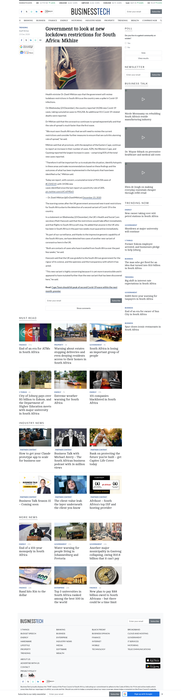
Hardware (26, 641)
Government (96, 345)
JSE (37, 3)
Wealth (135, 20)
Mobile (95, 645)
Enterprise (59, 588)
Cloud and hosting (138, 633)
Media (59, 645)
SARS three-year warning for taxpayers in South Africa (141, 297)
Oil (149, 3)
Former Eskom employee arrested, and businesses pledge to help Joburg (142, 247)
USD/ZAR (63, 3)
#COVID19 (51, 184)
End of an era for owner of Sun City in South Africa (142, 313)
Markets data (25, 3)
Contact (25, 667)
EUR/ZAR (107, 3)
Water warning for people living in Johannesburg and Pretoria (66, 553)
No (128, 47)
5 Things (23, 392)
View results (143, 58)
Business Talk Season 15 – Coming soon (35, 502)
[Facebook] (21, 11)
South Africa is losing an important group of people (104, 352)
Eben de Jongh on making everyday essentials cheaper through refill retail (140, 190)
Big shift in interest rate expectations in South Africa (140, 282)
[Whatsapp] (31, 11)
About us (25, 659)
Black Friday (99, 629)
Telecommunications (139, 649)
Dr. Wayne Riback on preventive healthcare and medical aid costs (143, 153)
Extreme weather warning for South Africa (66, 399)
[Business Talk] (49, 11)
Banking (28, 20)
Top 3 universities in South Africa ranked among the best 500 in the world (69, 597)
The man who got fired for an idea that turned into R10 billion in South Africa (142, 265)
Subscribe (156, 11)
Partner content (28, 450)
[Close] (162, 694)
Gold (127, 3)
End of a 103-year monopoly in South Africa (31, 551)
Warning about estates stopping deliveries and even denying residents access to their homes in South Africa (70, 355)
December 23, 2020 (92, 197)
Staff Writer (24, 31)
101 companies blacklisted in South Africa (103, 399)
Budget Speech (28, 633)
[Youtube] (41, 11)
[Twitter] (26, 11)
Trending (123, 20)
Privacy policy (28, 671)
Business (40, 20)
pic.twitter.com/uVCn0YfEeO (60, 191)
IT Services (133, 641)
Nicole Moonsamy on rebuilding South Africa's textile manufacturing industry (142, 116)
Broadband (134, 629)
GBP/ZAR (85, 3)
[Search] (161, 20)
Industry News (93, 20)
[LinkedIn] (36, 11)
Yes (128, 43)
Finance (53, 20)
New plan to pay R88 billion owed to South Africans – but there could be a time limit (104, 597)
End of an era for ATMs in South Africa (34, 350)
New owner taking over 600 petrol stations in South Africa (141, 215)
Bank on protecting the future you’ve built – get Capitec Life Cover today (105, 459)
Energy (64, 20)
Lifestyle (25, 645)
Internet (96, 641)
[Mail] (40, 40)
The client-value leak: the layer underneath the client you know (68, 504)
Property (109, 20)
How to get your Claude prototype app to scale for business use (34, 457)
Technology (98, 649)
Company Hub (149, 20)
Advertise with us (30, 663)
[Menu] (20, 20)
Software (61, 649)
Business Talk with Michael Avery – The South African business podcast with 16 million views (69, 460)
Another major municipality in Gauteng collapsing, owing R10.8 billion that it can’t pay (105, 553)
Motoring (76, 20)
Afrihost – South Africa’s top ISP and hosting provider (103, 504)
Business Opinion (101, 633)
